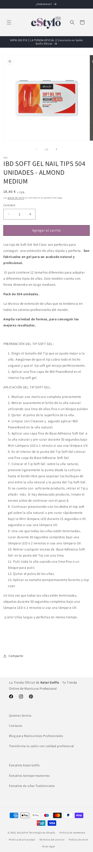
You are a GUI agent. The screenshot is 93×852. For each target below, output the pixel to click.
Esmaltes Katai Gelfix (24, 765)
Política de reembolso (72, 832)
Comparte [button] (16, 656)
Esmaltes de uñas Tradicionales (32, 786)
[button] (9, 22)
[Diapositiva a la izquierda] (37, 149)
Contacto (16, 726)
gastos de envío (16, 197)
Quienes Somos (20, 715)
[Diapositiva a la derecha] (56, 149)
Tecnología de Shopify (42, 832)
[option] (46, 643)
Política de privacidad (22, 839)
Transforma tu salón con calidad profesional (41, 746)
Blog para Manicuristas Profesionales (36, 736)
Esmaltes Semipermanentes (29, 776)
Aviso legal (48, 846)
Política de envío (78, 839)
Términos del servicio (52, 839)
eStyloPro (22, 832)
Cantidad (9, 205)
